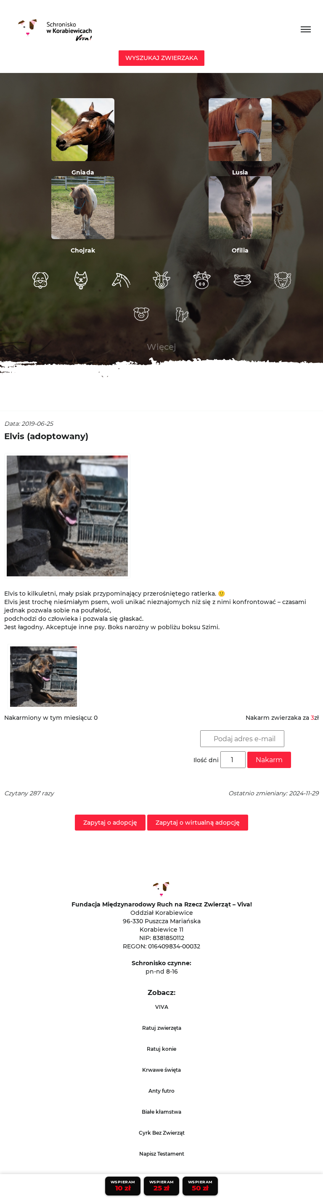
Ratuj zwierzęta (161, 1028)
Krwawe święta (161, 1070)
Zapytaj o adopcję (110, 822)
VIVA (161, 1007)
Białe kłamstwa (161, 1112)
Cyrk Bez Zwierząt (162, 1133)
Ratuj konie (161, 1049)
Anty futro (161, 1091)
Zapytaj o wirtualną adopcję (198, 822)
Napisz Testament (161, 1154)
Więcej (161, 347)
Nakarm (269, 760)
